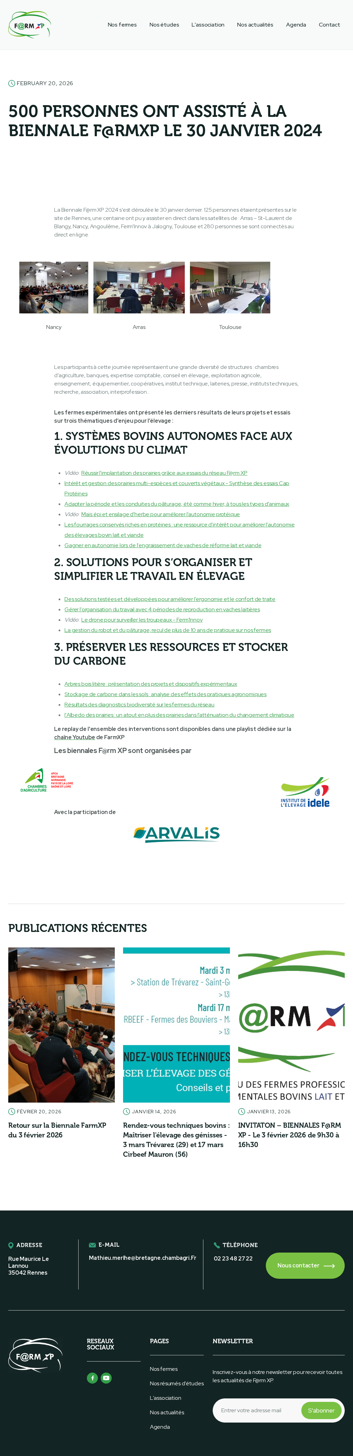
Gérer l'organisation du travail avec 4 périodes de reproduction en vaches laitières (162, 609)
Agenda (296, 24)
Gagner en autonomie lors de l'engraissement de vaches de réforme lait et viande (162, 545)
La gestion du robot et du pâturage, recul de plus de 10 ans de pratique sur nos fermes (167, 630)
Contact (329, 24)
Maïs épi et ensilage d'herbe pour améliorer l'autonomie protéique (160, 514)
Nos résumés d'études (177, 1383)
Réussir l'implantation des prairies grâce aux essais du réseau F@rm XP (164, 472)
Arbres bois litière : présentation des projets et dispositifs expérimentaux (150, 683)
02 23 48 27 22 (233, 1258)
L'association (208, 24)
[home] (29, 25)
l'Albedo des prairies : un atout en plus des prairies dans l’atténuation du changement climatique (179, 715)
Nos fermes (122, 24)
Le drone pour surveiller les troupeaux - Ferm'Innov (142, 619)
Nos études (164, 24)
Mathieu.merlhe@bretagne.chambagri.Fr (142, 1258)
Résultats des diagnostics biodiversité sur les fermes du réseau (139, 704)
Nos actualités (255, 24)
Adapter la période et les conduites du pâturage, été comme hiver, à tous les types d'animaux (176, 504)
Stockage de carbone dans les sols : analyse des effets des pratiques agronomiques (165, 694)
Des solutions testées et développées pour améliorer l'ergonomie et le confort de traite (169, 599)
